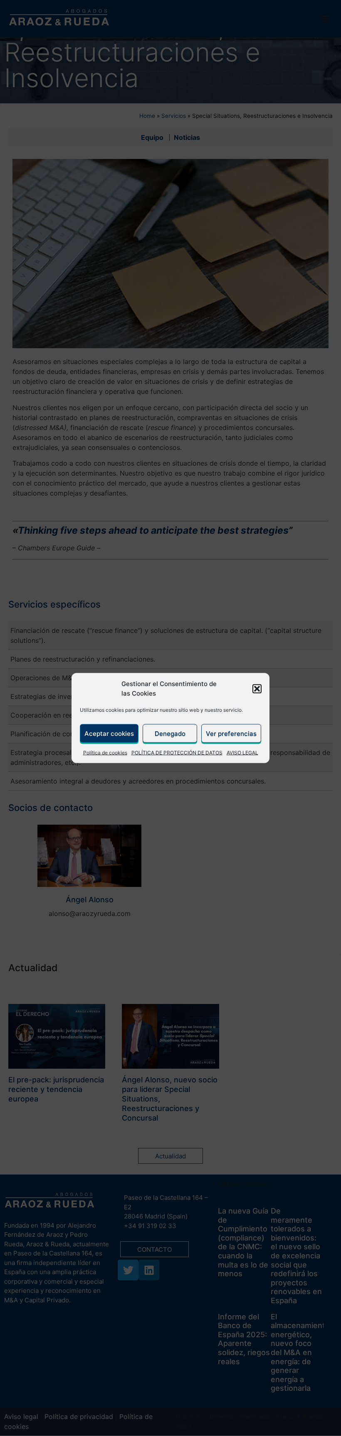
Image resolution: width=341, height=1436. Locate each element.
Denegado (170, 733)
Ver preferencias (231, 733)
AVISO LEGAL (242, 753)
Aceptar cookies (109, 733)
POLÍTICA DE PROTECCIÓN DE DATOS (176, 753)
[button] (257, 688)
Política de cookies (105, 753)
